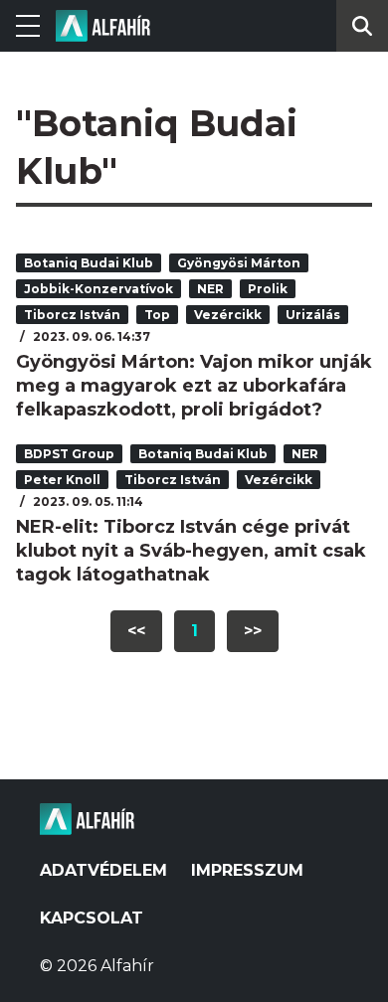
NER (210, 288)
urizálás (313, 314)
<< (136, 630)
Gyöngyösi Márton (238, 262)
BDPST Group (69, 453)
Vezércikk (228, 314)
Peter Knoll (62, 479)
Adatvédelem (103, 870)
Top (157, 314)
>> (253, 630)
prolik (268, 288)
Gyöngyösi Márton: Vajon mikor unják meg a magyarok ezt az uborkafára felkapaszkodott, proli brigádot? (194, 385)
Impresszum (247, 870)
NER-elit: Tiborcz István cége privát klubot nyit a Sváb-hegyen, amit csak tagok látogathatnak (191, 550)
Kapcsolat (91, 918)
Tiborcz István (72, 314)
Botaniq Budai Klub (88, 262)
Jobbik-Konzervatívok (98, 288)
